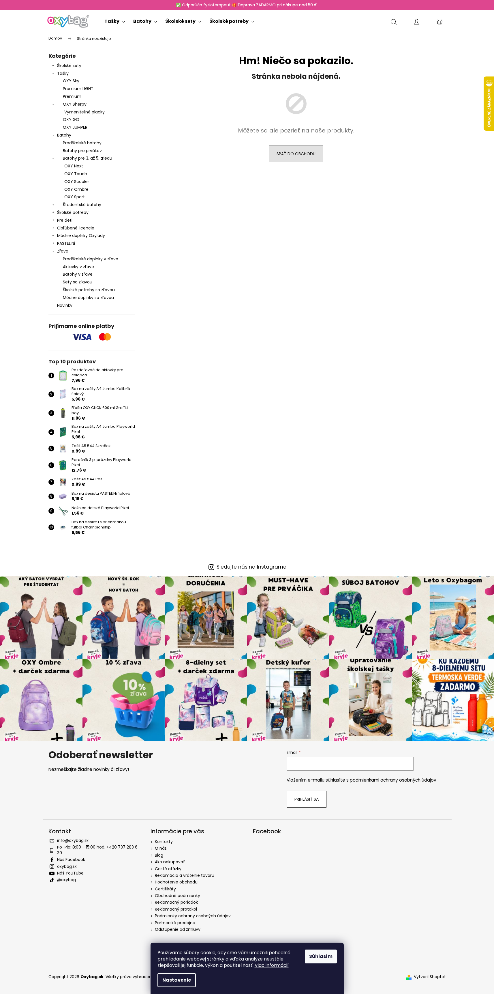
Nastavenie (176, 980)
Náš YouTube (70, 873)
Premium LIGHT (78, 88)
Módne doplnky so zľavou (88, 297)
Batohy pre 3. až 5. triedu (87, 158)
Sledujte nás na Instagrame (251, 567)
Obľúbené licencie (75, 228)
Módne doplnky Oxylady (81, 235)
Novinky (64, 305)
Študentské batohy (82, 205)
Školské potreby (73, 212)
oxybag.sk (67, 866)
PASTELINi (66, 243)
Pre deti (64, 220)
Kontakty (164, 841)
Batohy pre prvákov (82, 151)
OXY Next (73, 166)
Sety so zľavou (77, 282)
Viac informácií (272, 965)
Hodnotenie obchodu (176, 882)
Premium (72, 96)
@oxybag (66, 880)
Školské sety (69, 65)
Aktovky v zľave (78, 267)
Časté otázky (168, 869)
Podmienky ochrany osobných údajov (193, 916)
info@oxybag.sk (73, 840)
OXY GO (71, 119)
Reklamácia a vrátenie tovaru (184, 875)
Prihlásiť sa (306, 799)
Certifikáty (165, 889)
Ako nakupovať (170, 862)
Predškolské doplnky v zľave (90, 259)
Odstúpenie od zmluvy (177, 929)
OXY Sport (74, 197)
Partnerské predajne (175, 923)
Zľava (62, 251)
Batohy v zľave (78, 274)
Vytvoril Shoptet (430, 977)
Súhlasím (321, 956)
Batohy (64, 135)
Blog (159, 855)
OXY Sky (71, 81)
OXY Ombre (76, 189)
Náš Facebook (71, 859)
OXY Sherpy (75, 104)
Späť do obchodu (296, 154)
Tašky (63, 73)
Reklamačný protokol (176, 909)
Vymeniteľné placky (84, 112)
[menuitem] (114, 20)
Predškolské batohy (82, 143)
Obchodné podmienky (177, 895)
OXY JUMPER (75, 127)
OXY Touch (75, 174)
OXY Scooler (76, 181)
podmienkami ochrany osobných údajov (393, 780)
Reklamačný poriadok (176, 902)
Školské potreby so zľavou (89, 290)
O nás (161, 848)
